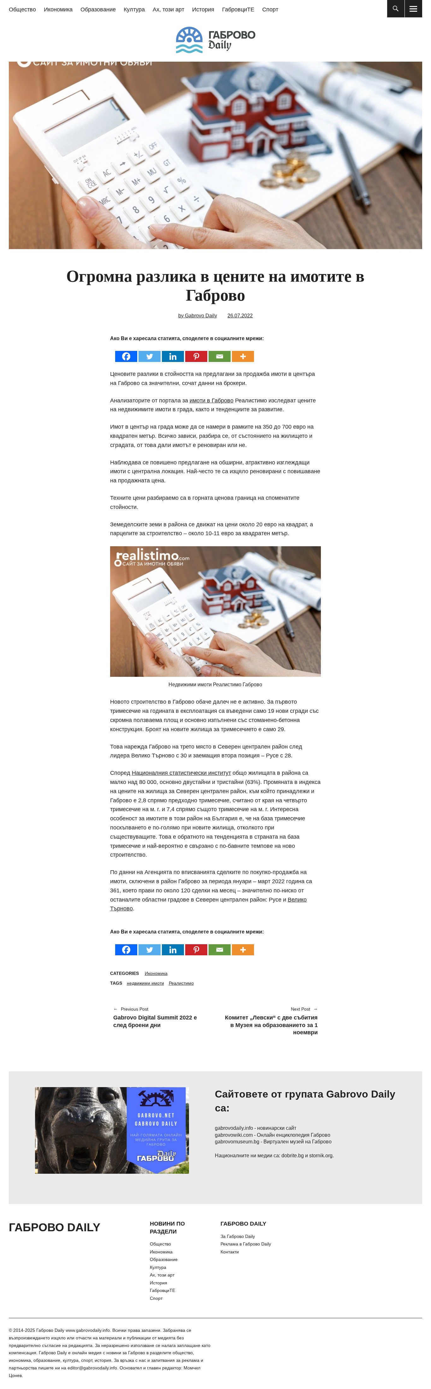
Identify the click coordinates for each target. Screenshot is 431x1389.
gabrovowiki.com (234, 1135)
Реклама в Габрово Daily (246, 1243)
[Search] (395, 8)
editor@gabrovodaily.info (92, 1367)
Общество (22, 9)
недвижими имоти (145, 983)
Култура (134, 9)
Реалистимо (181, 983)
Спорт (270, 9)
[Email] (220, 352)
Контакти (230, 1251)
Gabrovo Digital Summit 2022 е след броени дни (155, 1018)
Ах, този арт (168, 9)
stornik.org (321, 1155)
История (203, 9)
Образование (98, 9)
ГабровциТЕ (238, 9)
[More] (243, 352)
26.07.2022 (240, 315)
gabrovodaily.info (234, 1128)
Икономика (58, 9)
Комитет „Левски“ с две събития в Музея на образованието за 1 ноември (270, 1021)
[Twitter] (150, 352)
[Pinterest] (196, 352)
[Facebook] (126, 352)
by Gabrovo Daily (197, 315)
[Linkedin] (173, 352)
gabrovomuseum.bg (237, 1141)
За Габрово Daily (238, 1236)
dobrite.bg (292, 1155)
